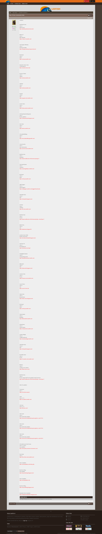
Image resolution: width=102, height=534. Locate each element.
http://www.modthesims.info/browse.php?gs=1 (29, 158)
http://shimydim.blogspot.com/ (26, 199)
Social (12, 3)
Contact (69, 518)
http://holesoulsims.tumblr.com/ (26, 108)
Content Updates (23, 12)
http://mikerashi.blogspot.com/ (26, 268)
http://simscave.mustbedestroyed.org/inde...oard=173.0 (31, 428)
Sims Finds (14, 12)
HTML (26, 533)
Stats (8, 523)
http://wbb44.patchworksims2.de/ (27, 29)
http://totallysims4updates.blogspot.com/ (28, 494)
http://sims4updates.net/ (25, 480)
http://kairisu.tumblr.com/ (25, 128)
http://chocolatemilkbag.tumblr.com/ (27, 138)
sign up (25, 520)
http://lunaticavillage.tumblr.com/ (26, 338)
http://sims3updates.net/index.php (27, 464)
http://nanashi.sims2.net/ (25, 67)
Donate (69, 519)
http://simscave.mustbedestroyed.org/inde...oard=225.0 (31, 438)
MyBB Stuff (24, 3)
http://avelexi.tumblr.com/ (25, 78)
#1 (92, 18)
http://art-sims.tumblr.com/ (25, 209)
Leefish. (23, 533)
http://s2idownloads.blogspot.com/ (27, 118)
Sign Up (93, 1)
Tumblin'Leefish (85, 518)
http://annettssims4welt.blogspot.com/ (28, 238)
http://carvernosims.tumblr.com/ (26, 148)
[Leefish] (51, 8)
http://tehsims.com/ (24, 408)
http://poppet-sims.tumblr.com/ (26, 98)
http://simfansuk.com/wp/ (25, 248)
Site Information (85, 516)
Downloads (18, 3)
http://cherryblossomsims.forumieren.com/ (29, 448)
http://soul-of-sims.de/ (24, 288)
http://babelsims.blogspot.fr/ (26, 229)
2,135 (14, 30)
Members (69, 516)
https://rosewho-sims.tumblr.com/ (27, 359)
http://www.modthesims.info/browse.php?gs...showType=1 (32, 219)
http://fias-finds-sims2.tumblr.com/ (27, 457)
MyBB (12, 533)
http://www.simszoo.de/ (25, 369)
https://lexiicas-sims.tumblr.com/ (26, 278)
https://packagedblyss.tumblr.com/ (27, 168)
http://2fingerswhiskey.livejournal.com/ (28, 49)
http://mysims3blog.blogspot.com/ (27, 473)
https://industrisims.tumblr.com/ (26, 328)
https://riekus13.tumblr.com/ (25, 39)
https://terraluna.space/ (25, 392)
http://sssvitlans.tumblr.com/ (26, 399)
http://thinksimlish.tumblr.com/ (26, 318)
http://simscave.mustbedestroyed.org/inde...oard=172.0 (31, 418)
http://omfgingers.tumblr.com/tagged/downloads (30, 189)
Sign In (87, 1)
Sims (8, 3)
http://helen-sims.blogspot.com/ (26, 298)
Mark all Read (85, 519)
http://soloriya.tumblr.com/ (25, 59)
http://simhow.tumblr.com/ (25, 88)
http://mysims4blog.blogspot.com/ (27, 487)
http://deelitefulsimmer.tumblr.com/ (27, 258)
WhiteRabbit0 (14, 527)
